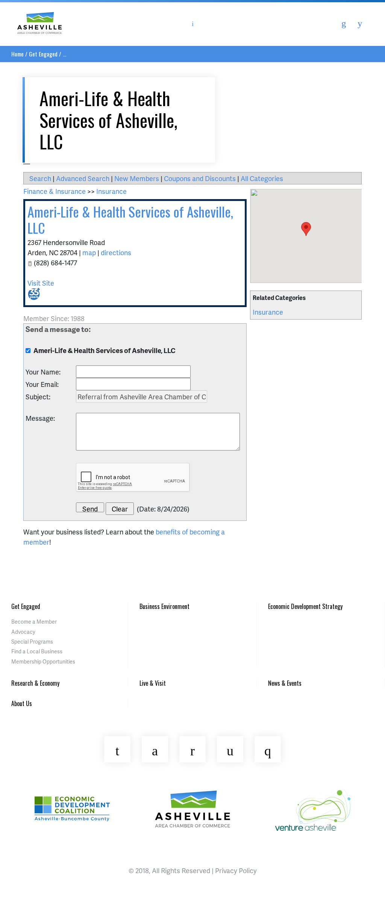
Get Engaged (43, 54)
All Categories (262, 178)
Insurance (268, 312)
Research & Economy (35, 683)
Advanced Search (82, 178)
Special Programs (32, 641)
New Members (136, 178)
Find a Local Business (36, 651)
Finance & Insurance (54, 191)
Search (40, 178)
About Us (21, 703)
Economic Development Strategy (305, 606)
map (89, 252)
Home (17, 54)
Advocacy (23, 631)
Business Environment (164, 606)
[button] (306, 229)
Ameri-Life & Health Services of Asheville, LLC (130, 219)
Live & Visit (152, 683)
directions (116, 252)
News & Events (285, 683)
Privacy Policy (236, 870)
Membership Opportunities (43, 661)
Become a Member (34, 621)
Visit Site (40, 283)
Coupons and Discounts (200, 178)
